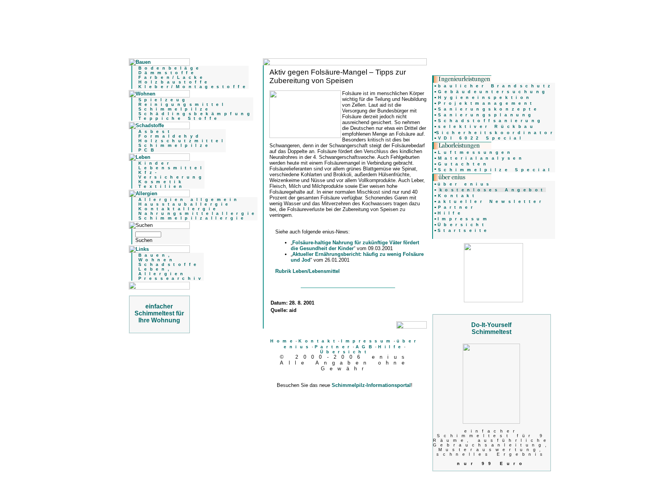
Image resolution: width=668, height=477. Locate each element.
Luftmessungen (475, 152)
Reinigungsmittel (182, 104)
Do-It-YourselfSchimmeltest (491, 328)
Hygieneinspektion (485, 97)
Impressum (367, 341)
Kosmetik (161, 181)
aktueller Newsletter (491, 201)
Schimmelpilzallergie (192, 218)
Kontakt (318, 341)
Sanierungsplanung (486, 114)
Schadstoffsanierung (491, 120)
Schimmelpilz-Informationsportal (371, 385)
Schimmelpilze (174, 109)
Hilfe (391, 346)
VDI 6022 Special (481, 138)
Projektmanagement (486, 103)
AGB (365, 346)
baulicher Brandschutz (496, 85)
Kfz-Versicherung (171, 174)
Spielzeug (163, 99)
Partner (334, 346)
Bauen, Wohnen (156, 257)
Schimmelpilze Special (495, 169)
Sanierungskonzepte (489, 109)
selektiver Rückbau (487, 126)
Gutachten (463, 164)
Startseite (464, 230)
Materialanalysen (481, 158)
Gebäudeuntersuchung (493, 91)
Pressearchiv (171, 278)
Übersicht (345, 351)
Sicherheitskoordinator (496, 132)
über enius (465, 184)
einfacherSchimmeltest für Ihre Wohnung (159, 313)
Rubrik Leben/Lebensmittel (307, 271)
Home (282, 341)
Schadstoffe (168, 264)
